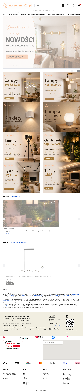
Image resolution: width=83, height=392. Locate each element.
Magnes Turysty (26, 384)
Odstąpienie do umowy (67, 380)
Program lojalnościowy (67, 378)
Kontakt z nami (66, 383)
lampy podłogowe (63, 295)
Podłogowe (25, 378)
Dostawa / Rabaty (66, 379)
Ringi (24, 374)
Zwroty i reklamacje (67, 374)
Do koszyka (9, 283)
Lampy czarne (26, 375)
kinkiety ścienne (38, 295)
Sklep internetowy (41, 390)
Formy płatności (46, 371)
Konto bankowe (46, 373)
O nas (4, 371)
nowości (5, 305)
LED (23, 379)
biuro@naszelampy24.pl (55, 326)
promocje (70, 305)
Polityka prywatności (67, 375)
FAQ (63, 373)
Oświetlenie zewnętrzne (28, 371)
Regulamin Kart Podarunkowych (9, 374)
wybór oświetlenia (9, 228)
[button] (63, 5)
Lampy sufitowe (26, 382)
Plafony (24, 380)
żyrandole (11, 295)
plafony (23, 295)
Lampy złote (25, 377)
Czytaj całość (7, 233)
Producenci (5, 377)
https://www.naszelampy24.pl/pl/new (19, 242)
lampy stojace (53, 295)
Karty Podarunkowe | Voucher (9, 373)
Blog (63, 382)
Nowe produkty (46, 377)
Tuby (24, 373)
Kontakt (4, 375)
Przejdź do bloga (14, 196)
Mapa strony (5, 378)
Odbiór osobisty (46, 374)
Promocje (44, 378)
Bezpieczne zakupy (47, 375)
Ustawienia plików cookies (68, 377)
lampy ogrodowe (7, 300)
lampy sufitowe (75, 294)
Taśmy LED (25, 383)
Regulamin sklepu (66, 371)
